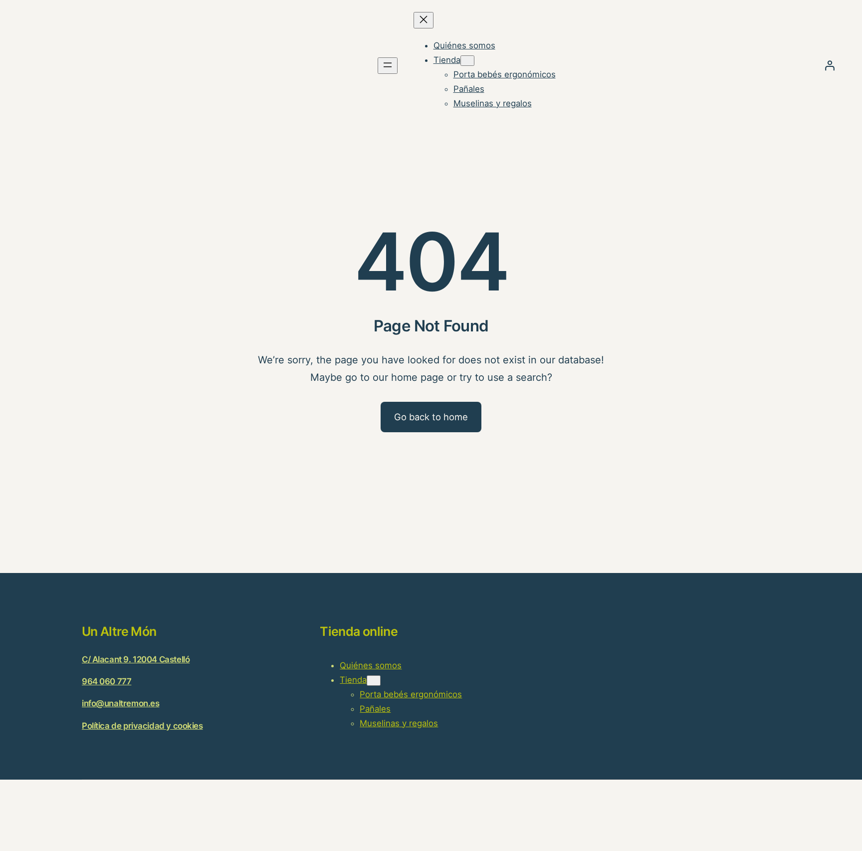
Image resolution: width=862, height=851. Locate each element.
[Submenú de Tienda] (467, 60)
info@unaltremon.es (120, 703)
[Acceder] (829, 65)
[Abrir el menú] (388, 65)
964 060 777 (106, 681)
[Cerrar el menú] (423, 20)
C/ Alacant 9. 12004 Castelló (136, 659)
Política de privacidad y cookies (142, 726)
